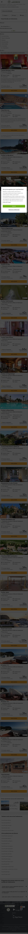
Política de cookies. (7, 202)
